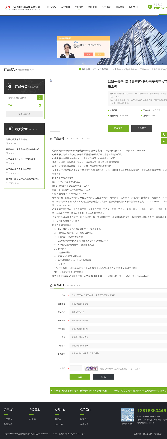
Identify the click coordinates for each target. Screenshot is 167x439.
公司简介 (8, 419)
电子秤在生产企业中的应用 (18, 169)
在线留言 (119, 7)
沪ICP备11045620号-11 (75, 434)
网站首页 (51, 7)
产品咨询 (118, 128)
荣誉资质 (8, 424)
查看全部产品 (24, 114)
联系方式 (84, 419)
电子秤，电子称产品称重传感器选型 (22, 179)
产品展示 (78, 7)
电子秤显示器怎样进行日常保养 (20, 159)
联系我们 (133, 7)
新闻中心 (92, 7)
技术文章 (106, 7)
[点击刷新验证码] (91, 368)
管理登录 (158, 434)
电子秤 (118, 69)
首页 (94, 69)
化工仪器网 (147, 434)
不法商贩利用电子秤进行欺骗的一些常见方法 (24, 149)
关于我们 (65, 7)
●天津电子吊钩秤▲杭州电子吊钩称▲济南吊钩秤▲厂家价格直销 (92, 390)
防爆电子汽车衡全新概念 (17, 139)
